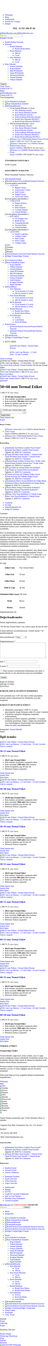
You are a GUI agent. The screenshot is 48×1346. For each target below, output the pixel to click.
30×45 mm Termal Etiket (12, 826)
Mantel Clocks (20, 188)
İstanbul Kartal (10, 1168)
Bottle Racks (20, 221)
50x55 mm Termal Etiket (10, 372)
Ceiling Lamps (20, 236)
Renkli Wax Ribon (22, 311)
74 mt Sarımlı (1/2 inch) (24, 291)
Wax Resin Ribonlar (18, 296)
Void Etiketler (15, 280)
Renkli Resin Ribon (22, 49)
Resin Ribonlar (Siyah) (24, 115)
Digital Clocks (20, 194)
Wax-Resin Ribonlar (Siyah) (26, 113)
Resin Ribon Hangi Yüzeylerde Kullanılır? (21, 490)
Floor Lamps (20, 241)
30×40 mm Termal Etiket (12, 789)
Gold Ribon (19, 320)
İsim (2, 662)
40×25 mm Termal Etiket (12, 939)
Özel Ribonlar (15, 315)
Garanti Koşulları (11, 1201)
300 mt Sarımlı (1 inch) (24, 293)
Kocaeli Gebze (10, 1170)
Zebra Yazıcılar (11, 1181)
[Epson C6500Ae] (29, 146)
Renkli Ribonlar (16, 46)
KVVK (8, 1192)
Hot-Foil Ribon (21, 322)
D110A (18, 318)
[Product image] (22, 744)
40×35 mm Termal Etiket (12, 977)
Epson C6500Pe (16, 154)
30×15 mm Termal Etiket (12, 751)
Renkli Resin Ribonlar (27, 121)
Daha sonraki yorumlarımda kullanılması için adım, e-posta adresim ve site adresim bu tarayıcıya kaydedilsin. (22, 672)
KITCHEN (14, 216)
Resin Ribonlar (16, 51)
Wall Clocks (19, 192)
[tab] (26, 503)
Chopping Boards (22, 223)
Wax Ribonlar (15, 58)
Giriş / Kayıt (10, 1315)
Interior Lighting (21, 234)
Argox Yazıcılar (11, 1183)
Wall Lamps (19, 238)
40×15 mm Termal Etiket (12, 902)
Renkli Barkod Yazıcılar (14, 42)
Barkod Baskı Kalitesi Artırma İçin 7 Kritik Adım (24, 463)
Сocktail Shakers (21, 210)
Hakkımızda (9, 1187)
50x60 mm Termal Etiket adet (14, 410)
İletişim (8, 1190)
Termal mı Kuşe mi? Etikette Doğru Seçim (21, 476)
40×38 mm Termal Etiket (12, 1015)
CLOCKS (14, 185)
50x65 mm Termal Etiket (10, 378)
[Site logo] (8, 33)
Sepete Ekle (5, 415)
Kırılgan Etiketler (16, 282)
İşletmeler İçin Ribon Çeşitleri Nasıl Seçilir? (22, 450)
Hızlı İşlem (4, 777)
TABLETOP (15, 201)
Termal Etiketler (16, 77)
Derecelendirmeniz (8, 637)
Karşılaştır (9, 1312)
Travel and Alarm (21, 196)
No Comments (25, 452)
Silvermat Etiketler (17, 75)
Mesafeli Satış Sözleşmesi (15, 1198)
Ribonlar (8, 44)
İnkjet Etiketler (15, 284)
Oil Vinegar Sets (21, 219)
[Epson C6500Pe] (29, 152)
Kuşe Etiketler (15, 69)
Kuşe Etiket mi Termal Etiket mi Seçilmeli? (21, 470)
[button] (4, 775)
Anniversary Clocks (22, 190)
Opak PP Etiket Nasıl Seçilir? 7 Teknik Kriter (22, 457)
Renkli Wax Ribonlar (27, 119)
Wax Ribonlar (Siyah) (23, 110)
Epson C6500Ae (16, 148)
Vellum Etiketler (16, 80)
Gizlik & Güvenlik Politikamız (17, 1194)
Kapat (2, 420)
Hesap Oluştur (5, 1334)
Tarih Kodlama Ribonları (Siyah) (27, 117)
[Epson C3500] (29, 139)
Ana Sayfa (4, 365)
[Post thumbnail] (23, 448)
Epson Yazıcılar (11, 1179)
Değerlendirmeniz (7, 641)
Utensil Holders (21, 212)
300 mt (17, 53)
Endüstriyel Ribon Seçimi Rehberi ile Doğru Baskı (24, 483)
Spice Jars (19, 205)
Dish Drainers (20, 208)
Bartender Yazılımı (12, 1177)
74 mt (17, 55)
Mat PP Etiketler (16, 71)
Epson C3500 (15, 141)
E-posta (3, 666)
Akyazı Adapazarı (12, 1172)
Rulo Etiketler (10, 64)
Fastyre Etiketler (16, 66)
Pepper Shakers (21, 203)
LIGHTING (14, 232)
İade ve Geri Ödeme (13, 1196)
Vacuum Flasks (21, 225)
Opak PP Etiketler (17, 73)
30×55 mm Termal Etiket (12, 864)
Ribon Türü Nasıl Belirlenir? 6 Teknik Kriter (22, 496)
